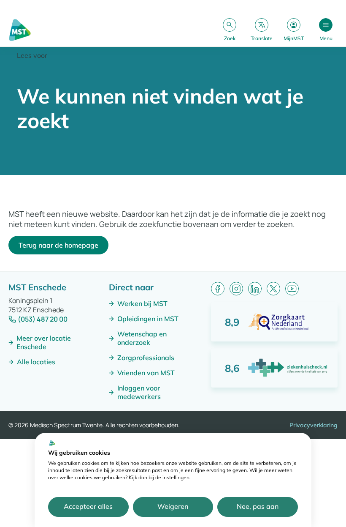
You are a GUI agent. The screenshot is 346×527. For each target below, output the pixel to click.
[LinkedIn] (255, 288)
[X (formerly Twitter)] (273, 288)
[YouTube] (292, 288)
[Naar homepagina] (19, 30)
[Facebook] (217, 288)
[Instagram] (236, 288)
